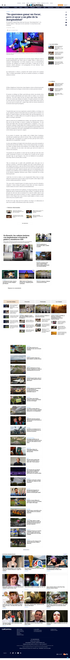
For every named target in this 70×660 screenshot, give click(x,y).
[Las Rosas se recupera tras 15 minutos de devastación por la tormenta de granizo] (26, 430)
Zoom (12, 11)
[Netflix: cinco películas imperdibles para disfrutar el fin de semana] (35, 216)
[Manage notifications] (67, 658)
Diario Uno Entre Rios (20, 631)
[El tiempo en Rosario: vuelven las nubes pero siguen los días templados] (26, 481)
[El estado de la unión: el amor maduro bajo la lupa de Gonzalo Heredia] (15, 216)
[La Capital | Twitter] (13, 653)
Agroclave (18, 632)
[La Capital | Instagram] (16, 653)
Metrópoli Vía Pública (20, 634)
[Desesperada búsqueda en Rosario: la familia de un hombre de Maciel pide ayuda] (26, 492)
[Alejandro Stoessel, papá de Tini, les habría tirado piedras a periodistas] (35, 211)
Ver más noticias (26, 549)
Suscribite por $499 (60, 5)
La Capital (8, 11)
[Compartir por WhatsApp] (66, 17)
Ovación (26, 7)
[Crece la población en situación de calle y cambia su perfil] (43, 240)
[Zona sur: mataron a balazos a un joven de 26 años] (43, 277)
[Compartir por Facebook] (66, 12)
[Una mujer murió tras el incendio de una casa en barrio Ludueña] (26, 349)
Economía (33, 7)
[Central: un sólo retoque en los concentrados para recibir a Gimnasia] (26, 543)
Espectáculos (50, 7)
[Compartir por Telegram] (66, 20)
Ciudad (15, 7)
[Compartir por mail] (66, 25)
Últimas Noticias (5, 7)
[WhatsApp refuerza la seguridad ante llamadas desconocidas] (26, 451)
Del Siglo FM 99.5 (53, 629)
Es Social (63, 7)
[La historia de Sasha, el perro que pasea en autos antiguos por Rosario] (9, 277)
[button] (2, 5)
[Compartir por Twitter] (66, 15)
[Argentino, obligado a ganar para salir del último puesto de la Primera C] (27, 312)
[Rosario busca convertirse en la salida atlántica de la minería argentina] (26, 512)
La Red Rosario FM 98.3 (38, 630)
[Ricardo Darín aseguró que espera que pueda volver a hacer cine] (26, 461)
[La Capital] (35, 5)
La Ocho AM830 (36, 629)
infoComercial (19, 633)
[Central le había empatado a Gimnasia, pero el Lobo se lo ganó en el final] (56, 58)
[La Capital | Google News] (21, 653)
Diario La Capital (19, 629)
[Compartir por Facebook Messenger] (66, 22)
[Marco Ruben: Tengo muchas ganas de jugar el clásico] (56, 94)
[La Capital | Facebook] (10, 653)
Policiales (39, 7)
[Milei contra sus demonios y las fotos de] (26, 277)
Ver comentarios (25, 223)
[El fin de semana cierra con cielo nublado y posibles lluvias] (26, 359)
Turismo (57, 7)
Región (20, 7)
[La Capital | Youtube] (18, 653)
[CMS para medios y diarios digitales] (59, 654)
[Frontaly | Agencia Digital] (65, 654)
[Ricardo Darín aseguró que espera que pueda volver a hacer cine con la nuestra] (15, 211)
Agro (45, 7)
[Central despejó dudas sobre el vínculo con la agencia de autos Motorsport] (26, 380)
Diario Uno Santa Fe (20, 630)
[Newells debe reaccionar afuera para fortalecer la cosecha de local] (27, 330)
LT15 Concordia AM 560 (38, 631)
